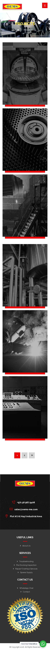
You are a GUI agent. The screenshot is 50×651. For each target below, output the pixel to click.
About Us (26, 546)
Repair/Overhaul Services (26, 569)
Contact (26, 592)
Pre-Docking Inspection (26, 565)
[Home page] (18, 30)
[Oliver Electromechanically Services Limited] (12, 7)
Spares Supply (26, 572)
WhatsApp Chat (26, 588)
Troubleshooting (26, 561)
